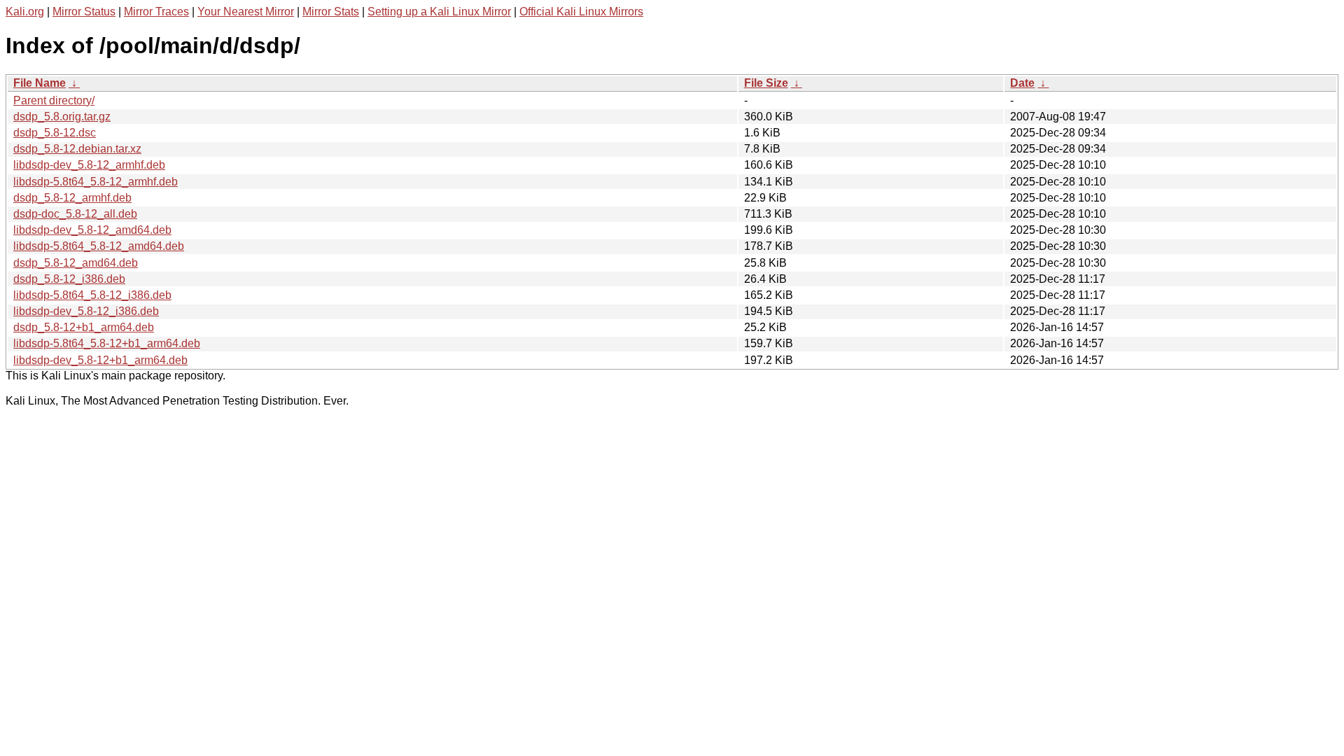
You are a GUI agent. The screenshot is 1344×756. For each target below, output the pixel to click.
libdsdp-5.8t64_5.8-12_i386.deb (92, 295)
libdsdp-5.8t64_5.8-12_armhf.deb (95, 182)
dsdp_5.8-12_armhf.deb (72, 198)
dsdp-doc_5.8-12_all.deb (75, 214)
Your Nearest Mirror (245, 12)
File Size (766, 83)
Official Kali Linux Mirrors (581, 12)
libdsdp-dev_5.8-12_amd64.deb (92, 230)
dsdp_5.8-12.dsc (54, 133)
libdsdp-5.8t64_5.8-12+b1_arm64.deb (106, 343)
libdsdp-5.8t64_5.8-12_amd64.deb (98, 246)
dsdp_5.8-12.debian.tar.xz (77, 149)
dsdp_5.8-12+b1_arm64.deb (83, 327)
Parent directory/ (53, 100)
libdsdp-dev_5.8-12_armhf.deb (89, 165)
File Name (39, 83)
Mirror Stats (330, 12)
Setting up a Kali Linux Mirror (439, 12)
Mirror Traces (156, 12)
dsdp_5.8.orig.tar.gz (62, 116)
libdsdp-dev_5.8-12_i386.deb (86, 311)
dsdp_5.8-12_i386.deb (69, 279)
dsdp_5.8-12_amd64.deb (75, 263)
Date (1022, 83)
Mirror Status (83, 12)
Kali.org (25, 12)
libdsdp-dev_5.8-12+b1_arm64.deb (100, 360)
